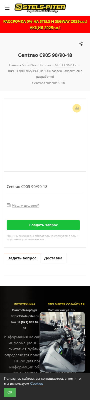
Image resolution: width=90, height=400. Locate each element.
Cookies (36, 383)
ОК (10, 392)
